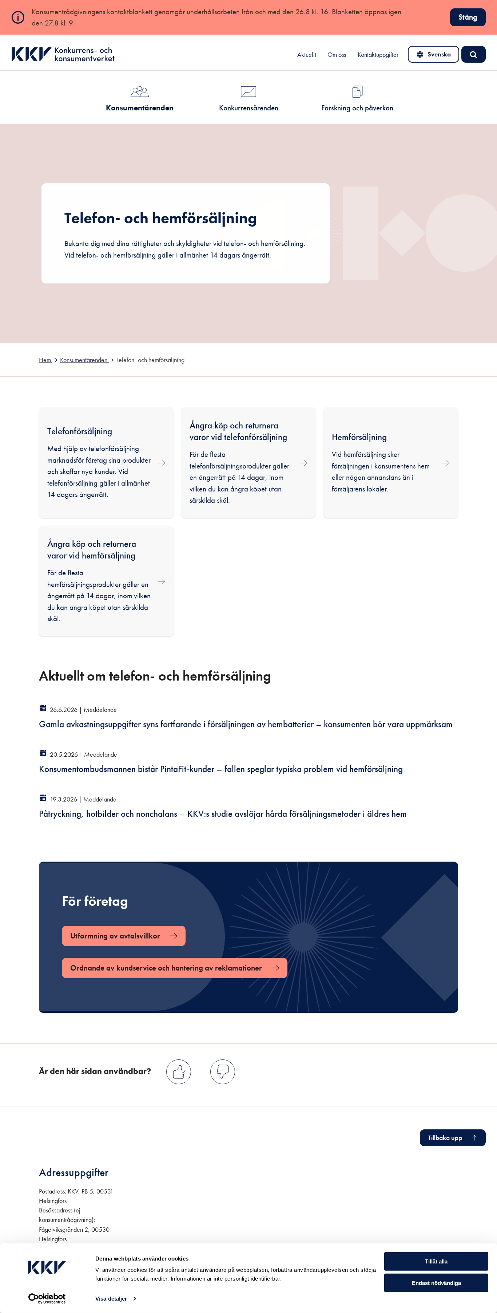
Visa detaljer (111, 1299)
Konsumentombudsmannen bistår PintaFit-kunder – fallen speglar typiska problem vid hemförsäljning (221, 769)
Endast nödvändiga (436, 1283)
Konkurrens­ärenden (248, 108)
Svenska (433, 56)
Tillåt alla (436, 1261)
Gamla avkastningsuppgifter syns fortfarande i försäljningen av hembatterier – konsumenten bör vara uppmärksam (246, 724)
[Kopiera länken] (284, 671)
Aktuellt (306, 55)
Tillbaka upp (445, 1138)
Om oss (336, 55)
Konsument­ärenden (140, 108)
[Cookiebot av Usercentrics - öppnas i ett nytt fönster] (47, 1298)
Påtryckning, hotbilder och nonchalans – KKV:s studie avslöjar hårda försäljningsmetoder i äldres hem (223, 814)
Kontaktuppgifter (378, 55)
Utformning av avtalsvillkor (115, 936)
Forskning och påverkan (357, 108)
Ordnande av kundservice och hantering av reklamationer (166, 968)
